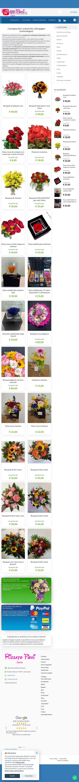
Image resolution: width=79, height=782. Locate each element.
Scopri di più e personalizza (14, 771)
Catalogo (14, 20)
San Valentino (62, 36)
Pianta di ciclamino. (39, 152)
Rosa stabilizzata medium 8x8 (13, 291)
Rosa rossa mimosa (13, 426)
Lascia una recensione (11, 749)
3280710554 (11, 675)
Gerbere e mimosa (39, 380)
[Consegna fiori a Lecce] (13, 12)
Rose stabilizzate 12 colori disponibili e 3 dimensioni (39, 291)
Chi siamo (43, 656)
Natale (59, 39)
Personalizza (29, 776)
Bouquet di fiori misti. (13, 469)
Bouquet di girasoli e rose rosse (39, 107)
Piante (59, 51)
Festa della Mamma (64, 80)
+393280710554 (68, 11)
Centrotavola (62, 54)
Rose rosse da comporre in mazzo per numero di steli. (13, 153)
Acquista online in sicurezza (11, 607)
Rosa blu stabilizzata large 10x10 (13, 335)
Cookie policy (44, 670)
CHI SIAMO (26, 20)
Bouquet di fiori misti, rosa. (13, 516)
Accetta (12, 776)
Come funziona (45, 659)
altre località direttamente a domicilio (13, 37)
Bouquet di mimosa (13, 198)
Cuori (59, 73)
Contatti (43, 662)
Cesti (58, 69)
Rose (58, 47)
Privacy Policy (54, 758)
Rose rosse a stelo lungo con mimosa (13, 245)
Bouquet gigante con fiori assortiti (13, 381)
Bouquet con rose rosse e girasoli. (13, 563)
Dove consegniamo (46, 665)
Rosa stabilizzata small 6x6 (39, 244)
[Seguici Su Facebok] (74, 19)
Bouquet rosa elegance (39, 334)
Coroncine (61, 62)
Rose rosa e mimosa (39, 426)
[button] (58, 20)
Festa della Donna (64, 32)
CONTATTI (52, 20)
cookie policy (20, 762)
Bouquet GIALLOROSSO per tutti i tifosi (39, 199)
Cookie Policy (63, 758)
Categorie (62, 27)
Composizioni (61, 65)
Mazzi (59, 58)
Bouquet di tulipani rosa (13, 106)
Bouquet (60, 43)
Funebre (60, 76)
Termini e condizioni (46, 673)
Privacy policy (45, 667)
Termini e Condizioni (62, 760)
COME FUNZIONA (39, 20)
